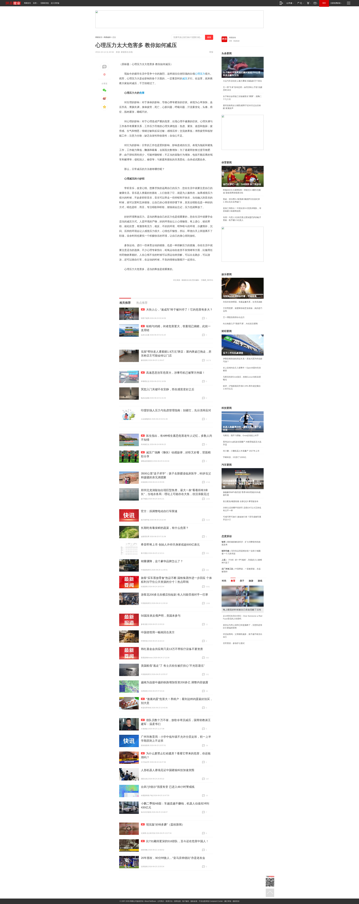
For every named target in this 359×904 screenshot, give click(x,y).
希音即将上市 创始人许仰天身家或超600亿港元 (170, 544)
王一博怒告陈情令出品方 (234, 317)
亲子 (242, 581)
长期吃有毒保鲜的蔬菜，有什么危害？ (165, 527)
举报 (211, 52)
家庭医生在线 (127, 52)
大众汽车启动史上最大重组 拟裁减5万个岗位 (242, 81)
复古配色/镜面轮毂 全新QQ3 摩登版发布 (240, 501)
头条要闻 (227, 53)
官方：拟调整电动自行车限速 (159, 511)
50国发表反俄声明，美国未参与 (160, 615)
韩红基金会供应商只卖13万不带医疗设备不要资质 (172, 649)
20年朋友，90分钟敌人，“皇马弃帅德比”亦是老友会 (173, 857)
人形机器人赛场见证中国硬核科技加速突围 (167, 770)
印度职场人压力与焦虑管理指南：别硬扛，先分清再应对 (176, 410)
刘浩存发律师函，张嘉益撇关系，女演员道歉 (242, 302)
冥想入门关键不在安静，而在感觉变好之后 (167, 389)
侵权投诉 (236, 901)
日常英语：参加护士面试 (234, 643)
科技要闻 (227, 408)
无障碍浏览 (44, 3)
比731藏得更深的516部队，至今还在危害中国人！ (177, 841)
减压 (184, 78)
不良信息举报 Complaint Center (211, 901)
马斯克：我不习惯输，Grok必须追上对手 (241, 435)
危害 (141, 92)
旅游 (251, 581)
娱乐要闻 (227, 274)
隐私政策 (194, 901)
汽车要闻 (227, 464)
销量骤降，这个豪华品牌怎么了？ (162, 561)
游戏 (260, 581)
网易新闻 (232, 38)
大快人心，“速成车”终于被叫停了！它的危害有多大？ (179, 309)
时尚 (224, 581)
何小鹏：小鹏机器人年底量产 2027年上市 (241, 451)
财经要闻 (227, 331)
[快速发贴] (104, 66)
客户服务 (185, 901)
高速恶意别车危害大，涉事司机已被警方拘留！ (175, 372)
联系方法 (169, 901)
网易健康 (107, 37)
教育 (233, 581)
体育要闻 (227, 162)
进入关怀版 (55, 3)
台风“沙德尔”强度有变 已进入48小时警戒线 (168, 786)
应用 (34, 3)
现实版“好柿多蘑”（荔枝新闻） (165, 824)
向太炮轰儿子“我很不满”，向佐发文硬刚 (240, 323)
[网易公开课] (290, 3)
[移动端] (281, 3)
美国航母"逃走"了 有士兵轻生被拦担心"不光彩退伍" (173, 665)
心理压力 (200, 73)
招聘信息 (177, 901)
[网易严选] (300, 3)
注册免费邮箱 (335, 3)
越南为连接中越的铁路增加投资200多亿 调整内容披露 (174, 682)
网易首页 (27, 3)
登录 (324, 3)
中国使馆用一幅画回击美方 (158, 632)
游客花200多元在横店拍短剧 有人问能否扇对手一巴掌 (174, 594)
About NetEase (150, 901)
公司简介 (160, 901)
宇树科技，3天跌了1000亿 (234, 457)
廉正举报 (227, 901)
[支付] (308, 3)
